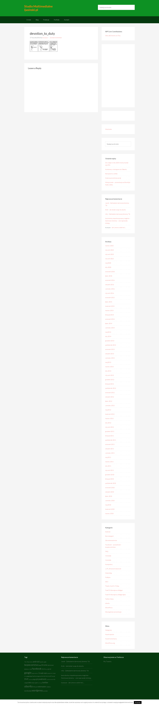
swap (41, 682)
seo (29, 682)
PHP (26, 679)
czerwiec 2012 (110, 405)
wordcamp (27, 691)
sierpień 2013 (109, 353)
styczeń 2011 (109, 470)
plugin (34, 679)
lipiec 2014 (108, 323)
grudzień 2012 (109, 379)
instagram (38, 676)
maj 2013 (108, 362)
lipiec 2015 (108, 302)
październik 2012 (110, 388)
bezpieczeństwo (31, 665)
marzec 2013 (109, 366)
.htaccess (29, 662)
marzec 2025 (109, 245)
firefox (44, 669)
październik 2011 (110, 440)
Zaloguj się (108, 630)
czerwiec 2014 (110, 328)
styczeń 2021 (109, 258)
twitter (45, 682)
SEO (106, 581)
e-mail (30, 669)
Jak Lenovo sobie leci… (119, 227)
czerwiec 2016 (110, 289)
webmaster (41, 686)
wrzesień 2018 (110, 271)
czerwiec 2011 (110, 453)
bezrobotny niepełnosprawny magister (117, 218)
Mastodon (108, 129)
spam (36, 682)
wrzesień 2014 (110, 319)
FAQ (106, 551)
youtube (45, 691)
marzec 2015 (109, 310)
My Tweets (107, 661)
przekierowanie (50, 679)
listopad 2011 (109, 436)
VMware (35, 687)
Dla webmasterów (111, 540)
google (27, 672)
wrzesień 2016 (110, 280)
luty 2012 (108, 423)
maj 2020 (108, 263)
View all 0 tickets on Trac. (113, 35)
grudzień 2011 (109, 431)
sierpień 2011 (109, 449)
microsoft (49, 676)
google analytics (35, 673)
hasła (34, 676)
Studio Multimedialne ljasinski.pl (38, 8)
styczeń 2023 (109, 254)
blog (40, 665)
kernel (43, 676)
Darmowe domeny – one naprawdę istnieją (76, 678)
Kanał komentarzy (111, 639)
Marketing (108, 573)
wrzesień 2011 (110, 444)
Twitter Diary (109, 599)
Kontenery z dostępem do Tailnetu (116, 169)
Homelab (108, 556)
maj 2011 (108, 457)
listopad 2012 (109, 384)
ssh (39, 682)
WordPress (109, 607)
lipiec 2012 (108, 401)
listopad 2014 (109, 315)
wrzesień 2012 (110, 392)
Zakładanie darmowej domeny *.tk (119, 214)
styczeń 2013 (109, 375)
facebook (36, 668)
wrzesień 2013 (110, 349)
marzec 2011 (109, 461)
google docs (49, 673)
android (36, 662)
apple (45, 662)
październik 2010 (110, 483)
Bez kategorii (109, 536)
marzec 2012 (109, 418)
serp (32, 683)
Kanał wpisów (109, 634)
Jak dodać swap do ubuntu (117, 210)
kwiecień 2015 (109, 306)
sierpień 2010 (109, 492)
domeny (26, 669)
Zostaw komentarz (56, 37)
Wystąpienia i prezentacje (113, 612)
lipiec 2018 (108, 276)
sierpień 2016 (109, 284)
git (47, 669)
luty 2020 (108, 267)
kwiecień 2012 (109, 414)
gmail (49, 669)
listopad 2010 (109, 479)
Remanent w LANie (111, 174)
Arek (106, 210)
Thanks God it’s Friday (112, 586)
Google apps (42, 673)
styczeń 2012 (109, 427)
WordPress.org (110, 643)
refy (106, 214)
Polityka (107, 577)
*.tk (25, 662)
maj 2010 (108, 505)
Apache (41, 662)
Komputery (109, 564)
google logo (29, 676)
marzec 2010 (109, 513)
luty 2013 (108, 371)
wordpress (37, 690)
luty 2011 (108, 466)
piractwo (30, 679)
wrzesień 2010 (110, 487)
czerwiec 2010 (110, 500)
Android (107, 532)
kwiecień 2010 (109, 509)
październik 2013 (110, 345)
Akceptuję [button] (137, 702)
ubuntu (107, 603)
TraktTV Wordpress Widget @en (115, 594)
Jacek (107, 203)
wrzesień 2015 (110, 297)
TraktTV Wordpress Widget (114, 590)
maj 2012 (108, 410)
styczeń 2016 (109, 293)
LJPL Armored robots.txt (113, 569)
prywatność (41, 679)
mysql (53, 676)
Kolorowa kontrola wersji (113, 178)
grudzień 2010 (109, 474)
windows (48, 687)
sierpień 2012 (109, 397)
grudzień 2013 (109, 341)
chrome (44, 665)
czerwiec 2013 (110, 358)
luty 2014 (108, 336)
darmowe (50, 665)
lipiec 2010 (108, 496)
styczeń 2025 (109, 250)
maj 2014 (108, 332)
